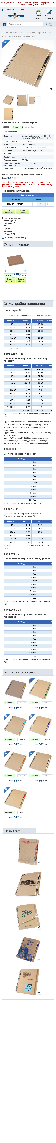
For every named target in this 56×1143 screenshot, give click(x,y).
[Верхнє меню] (4, 15)
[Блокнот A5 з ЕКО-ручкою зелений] (40, 689)
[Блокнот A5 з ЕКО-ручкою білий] (40, 762)
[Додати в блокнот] (8, 211)
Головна (8, 32)
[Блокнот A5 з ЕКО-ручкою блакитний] (15, 726)
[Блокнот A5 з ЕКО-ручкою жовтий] (15, 689)
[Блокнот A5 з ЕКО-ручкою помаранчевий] (15, 762)
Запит (39, 17)
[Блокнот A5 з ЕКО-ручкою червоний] (15, 799)
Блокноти (8, 36)
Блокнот (49, 17)
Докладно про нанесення (13, 238)
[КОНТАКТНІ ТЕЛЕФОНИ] (51, 24)
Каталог (19, 32)
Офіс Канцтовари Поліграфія (39, 32)
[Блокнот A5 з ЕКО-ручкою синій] (40, 726)
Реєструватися (17, 9)
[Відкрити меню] (4, 24)
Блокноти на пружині (25, 36)
